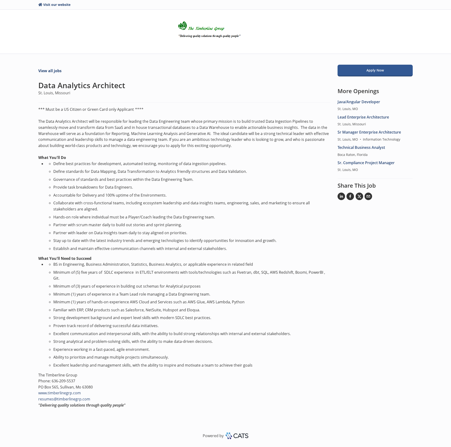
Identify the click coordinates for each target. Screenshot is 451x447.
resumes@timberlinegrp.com (64, 399)
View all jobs (50, 70)
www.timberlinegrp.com (59, 393)
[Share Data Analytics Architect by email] (368, 197)
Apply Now (375, 70)
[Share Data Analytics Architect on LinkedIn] (341, 197)
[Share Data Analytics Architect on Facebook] (350, 197)
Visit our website (56, 4)
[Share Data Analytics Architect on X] (359, 197)
